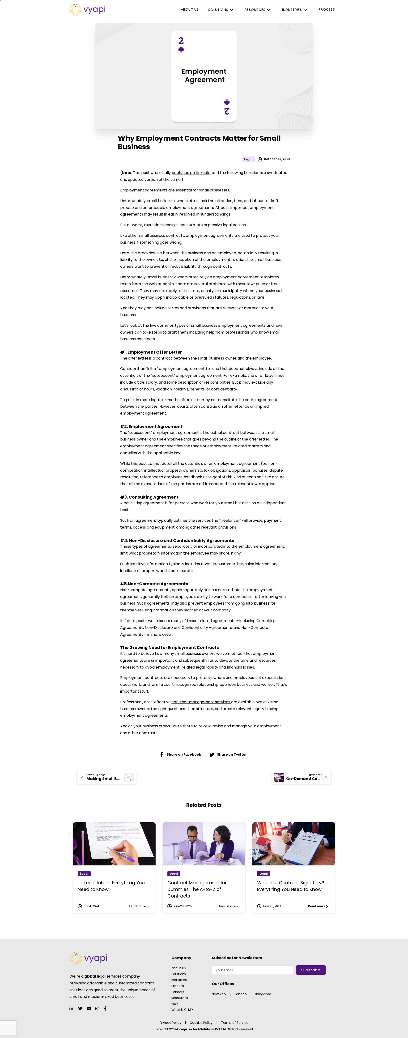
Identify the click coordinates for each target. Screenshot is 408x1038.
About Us (190, 9)
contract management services (200, 702)
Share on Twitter (232, 754)
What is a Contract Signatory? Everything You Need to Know (290, 886)
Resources (255, 9)
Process (327, 9)
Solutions (218, 9)
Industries (292, 9)
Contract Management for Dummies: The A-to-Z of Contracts (197, 889)
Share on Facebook (184, 754)
